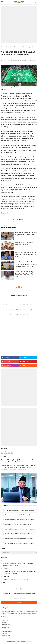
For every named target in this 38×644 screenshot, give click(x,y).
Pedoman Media (6, 624)
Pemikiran (29, 60)
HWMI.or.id (19, 641)
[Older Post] (21, 287)
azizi (4, 560)
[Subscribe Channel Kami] (10, 361)
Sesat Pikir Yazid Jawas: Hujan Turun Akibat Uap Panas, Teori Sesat (24, 274)
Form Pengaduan (7, 631)
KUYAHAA (5, 568)
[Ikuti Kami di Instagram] (10, 365)
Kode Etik (4, 622)
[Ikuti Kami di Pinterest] (28, 361)
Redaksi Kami (6, 635)
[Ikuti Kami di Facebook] (10, 357)
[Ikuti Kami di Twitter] (28, 357)
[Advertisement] (19, 24)
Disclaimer (5, 620)
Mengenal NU (23, 60)
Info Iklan (4, 633)
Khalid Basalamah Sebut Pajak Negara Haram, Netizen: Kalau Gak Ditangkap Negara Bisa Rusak (26, 264)
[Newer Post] (17, 287)
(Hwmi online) (5, 213)
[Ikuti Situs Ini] (28, 365)
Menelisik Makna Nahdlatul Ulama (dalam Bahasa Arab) (20, 533)
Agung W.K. (6, 576)
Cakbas (5, 583)
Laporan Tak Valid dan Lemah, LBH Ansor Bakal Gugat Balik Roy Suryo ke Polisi (26, 254)
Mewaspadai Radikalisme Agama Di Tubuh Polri (18, 524)
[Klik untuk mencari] (35, 2)
